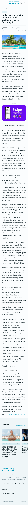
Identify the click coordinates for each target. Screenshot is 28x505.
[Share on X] (19, 31)
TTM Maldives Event (8, 493)
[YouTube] (15, 483)
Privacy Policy (23, 501)
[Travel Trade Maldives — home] (14, 2)
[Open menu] (3, 3)
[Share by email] (22, 31)
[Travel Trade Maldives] (8, 469)
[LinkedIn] (23, 483)
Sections (4, 489)
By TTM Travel (5, 28)
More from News (20, 425)
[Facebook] (3, 483)
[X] (11, 483)
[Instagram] (7, 483)
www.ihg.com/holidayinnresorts (15, 414)
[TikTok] (19, 483)
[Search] (24, 3)
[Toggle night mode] (21, 3)
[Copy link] (25, 31)
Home (3, 8)
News (7, 8)
